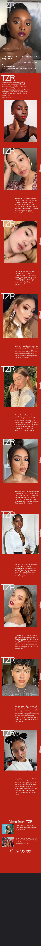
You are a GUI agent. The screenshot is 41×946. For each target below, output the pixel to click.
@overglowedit (39, 168)
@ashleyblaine (39, 533)
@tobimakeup (39, 605)
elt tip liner (30, 495)
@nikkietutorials (39, 315)
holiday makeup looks (16, 90)
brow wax (24, 716)
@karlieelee (39, 460)
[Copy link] (22, 851)
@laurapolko (39, 386)
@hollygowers (39, 749)
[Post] (17, 851)
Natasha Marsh (9, 66)
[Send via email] (28, 851)
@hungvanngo (7, 97)
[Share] (11, 851)
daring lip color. (27, 639)
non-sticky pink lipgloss (23, 279)
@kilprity (36, 8)
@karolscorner (39, 676)
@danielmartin (39, 241)
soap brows (25, 710)
